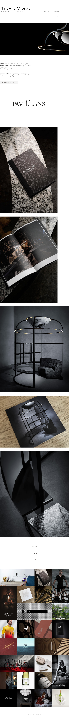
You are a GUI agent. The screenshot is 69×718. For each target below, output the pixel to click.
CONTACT (56, 16)
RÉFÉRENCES (57, 11)
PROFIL (47, 16)
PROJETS (46, 11)
